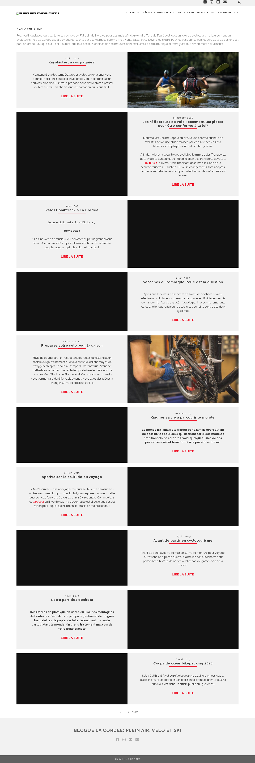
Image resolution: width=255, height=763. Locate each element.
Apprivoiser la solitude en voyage (72, 477)
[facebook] (117, 740)
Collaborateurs (201, 12)
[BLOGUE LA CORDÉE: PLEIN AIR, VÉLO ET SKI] (39, 12)
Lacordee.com (228, 12)
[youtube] (130, 740)
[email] (137, 740)
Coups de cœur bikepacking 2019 (183, 663)
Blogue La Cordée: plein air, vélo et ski (127, 730)
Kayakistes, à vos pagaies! (72, 62)
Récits (147, 12)
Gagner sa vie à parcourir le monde (183, 417)
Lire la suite (72, 96)
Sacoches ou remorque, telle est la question (183, 282)
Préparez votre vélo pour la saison (72, 345)
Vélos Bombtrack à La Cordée (72, 210)
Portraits (164, 12)
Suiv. (135, 712)
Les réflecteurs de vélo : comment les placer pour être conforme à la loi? (183, 123)
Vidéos (180, 12)
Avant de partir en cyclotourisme (183, 540)
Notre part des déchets (72, 600)
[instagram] (124, 740)
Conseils (132, 12)
